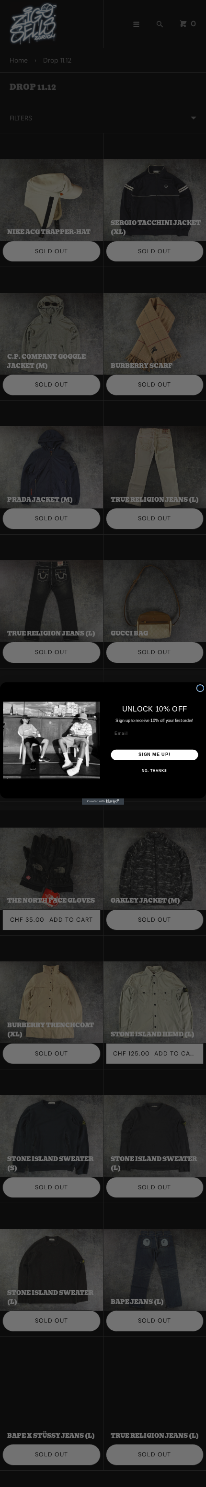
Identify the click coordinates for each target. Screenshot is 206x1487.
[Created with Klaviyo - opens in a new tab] (103, 801)
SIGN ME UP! (154, 755)
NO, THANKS (154, 771)
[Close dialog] (200, 688)
